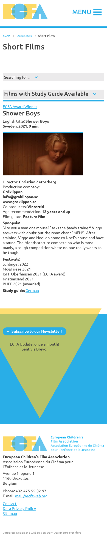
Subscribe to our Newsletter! (37, 331)
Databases (24, 36)
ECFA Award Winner (20, 106)
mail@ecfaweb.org (31, 495)
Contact (10, 503)
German (32, 290)
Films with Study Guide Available (46, 93)
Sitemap (10, 513)
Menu (81, 12)
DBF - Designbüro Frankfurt (64, 532)
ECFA (6, 36)
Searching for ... (17, 77)
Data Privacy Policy (19, 508)
